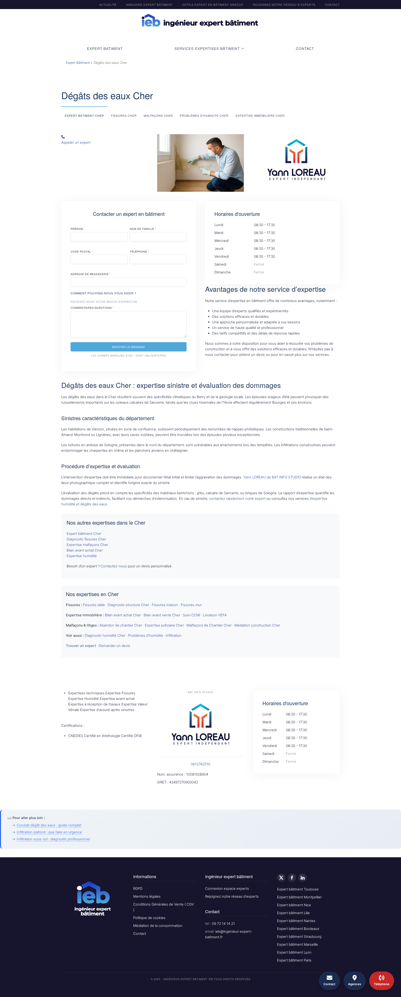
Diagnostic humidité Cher (105, 635)
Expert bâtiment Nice (294, 905)
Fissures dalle (94, 605)
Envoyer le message (128, 347)
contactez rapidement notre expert (237, 498)
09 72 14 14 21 (223, 923)
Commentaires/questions (92, 307)
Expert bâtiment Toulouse (298, 889)
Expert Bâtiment (78, 63)
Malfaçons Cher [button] (158, 115)
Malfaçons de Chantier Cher (209, 625)
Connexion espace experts (227, 888)
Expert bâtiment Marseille (297, 944)
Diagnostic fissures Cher (86, 539)
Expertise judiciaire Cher (164, 625)
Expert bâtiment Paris (294, 960)
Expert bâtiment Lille (293, 913)
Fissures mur (191, 605)
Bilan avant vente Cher (162, 615)
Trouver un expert (81, 645)
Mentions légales (147, 896)
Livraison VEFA (215, 615)
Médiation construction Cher (257, 625)
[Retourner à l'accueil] (200, 20)
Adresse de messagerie (91, 274)
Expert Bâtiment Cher (84, 115)
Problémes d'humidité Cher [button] (204, 115)
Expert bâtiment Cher (84, 533)
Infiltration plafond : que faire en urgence (49, 832)
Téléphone (139, 251)
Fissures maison (165, 605)
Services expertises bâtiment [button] (207, 48)
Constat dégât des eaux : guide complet (49, 825)
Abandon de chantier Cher (121, 625)
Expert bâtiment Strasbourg (299, 936)
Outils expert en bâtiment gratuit (212, 4)
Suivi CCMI (191, 615)
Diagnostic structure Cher (128, 605)
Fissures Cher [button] (124, 115)
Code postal (82, 251)
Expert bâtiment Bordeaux (298, 928)
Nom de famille (143, 229)
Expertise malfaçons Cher (87, 544)
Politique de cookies (149, 918)
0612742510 (200, 764)
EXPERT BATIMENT (105, 48)
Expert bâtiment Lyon (294, 952)
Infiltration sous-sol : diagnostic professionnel (53, 839)
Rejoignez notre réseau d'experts (232, 896)
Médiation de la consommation (157, 925)
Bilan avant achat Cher (85, 550)
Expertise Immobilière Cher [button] (260, 115)
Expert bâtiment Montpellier (299, 897)
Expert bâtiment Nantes (296, 921)
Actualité (107, 4)
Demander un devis (114, 645)
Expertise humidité (82, 556)
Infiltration (173, 635)
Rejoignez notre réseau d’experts (284, 4)
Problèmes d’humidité (145, 635)
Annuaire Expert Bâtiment (149, 4)
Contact (332, 4)
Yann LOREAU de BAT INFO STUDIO (272, 477)
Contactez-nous (113, 566)
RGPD (137, 888)
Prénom (77, 229)
